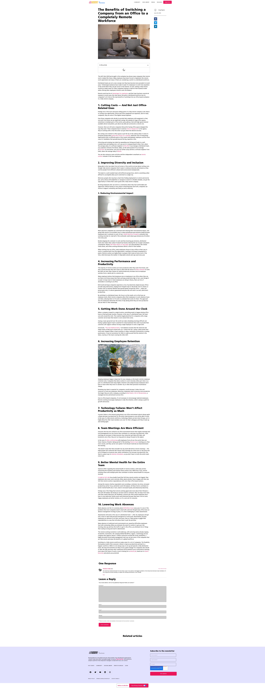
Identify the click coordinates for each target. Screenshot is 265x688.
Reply (104, 574)
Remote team (134, 442)
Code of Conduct (115, 678)
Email (100, 609)
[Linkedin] (105, 672)
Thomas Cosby (107, 568)
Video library (145, 2)
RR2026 (153, 2)
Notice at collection (123, 685)
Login (126, 665)
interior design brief (132, 129)
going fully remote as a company (121, 135)
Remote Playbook (118, 665)
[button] (147, 65)
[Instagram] (110, 672)
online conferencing (111, 440)
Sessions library (108, 665)
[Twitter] (95, 672)
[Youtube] (100, 672)
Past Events (91, 665)
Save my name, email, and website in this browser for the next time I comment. (117, 620)
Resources (159, 2)
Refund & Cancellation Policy (103, 678)
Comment (101, 585)
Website (100, 615)
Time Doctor (119, 659)
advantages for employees (120, 93)
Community (137, 2)
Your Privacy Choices (137, 685)
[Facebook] (90, 672)
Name (100, 604)
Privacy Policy (91, 678)
